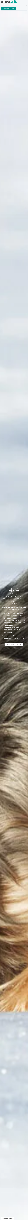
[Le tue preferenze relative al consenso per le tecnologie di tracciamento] (7, 1218)
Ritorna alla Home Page (14, 644)
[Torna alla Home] (9, 2)
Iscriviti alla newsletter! (8, 8)
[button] (26, 5)
